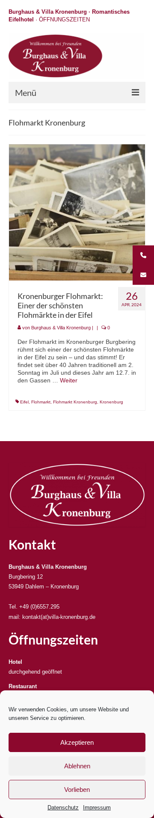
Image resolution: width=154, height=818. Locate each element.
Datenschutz (63, 807)
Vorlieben (77, 789)
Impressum (97, 807)
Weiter (68, 380)
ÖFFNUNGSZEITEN (64, 19)
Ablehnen (77, 766)
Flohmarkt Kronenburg (75, 402)
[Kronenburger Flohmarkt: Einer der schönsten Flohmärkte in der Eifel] (77, 212)
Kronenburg (111, 402)
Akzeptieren (77, 742)
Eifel (24, 402)
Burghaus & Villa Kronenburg (61, 327)
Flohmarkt (40, 402)
